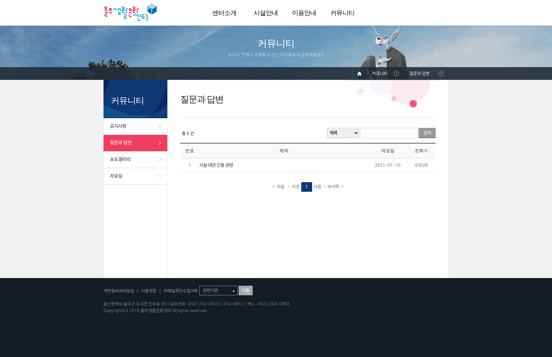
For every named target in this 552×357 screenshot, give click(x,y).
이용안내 (304, 12)
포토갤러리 (120, 159)
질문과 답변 (121, 142)
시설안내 (266, 12)
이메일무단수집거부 (181, 291)
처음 (281, 186)
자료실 (116, 176)
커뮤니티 (342, 12)
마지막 (333, 186)
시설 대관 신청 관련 (216, 165)
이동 (245, 290)
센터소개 (224, 12)
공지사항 (118, 126)
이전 (296, 186)
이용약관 (149, 291)
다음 (317, 186)
